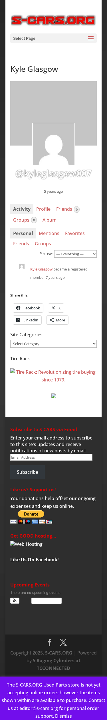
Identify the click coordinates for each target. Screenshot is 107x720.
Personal (23, 233)
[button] (15, 600)
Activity (22, 209)
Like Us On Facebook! (34, 559)
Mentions (49, 233)
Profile (43, 209)
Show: (46, 253)
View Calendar (45, 600)
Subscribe (27, 472)
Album (49, 220)
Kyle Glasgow (41, 269)
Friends (67, 209)
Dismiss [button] (63, 716)
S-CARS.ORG (58, 653)
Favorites (75, 233)
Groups (24, 220)
